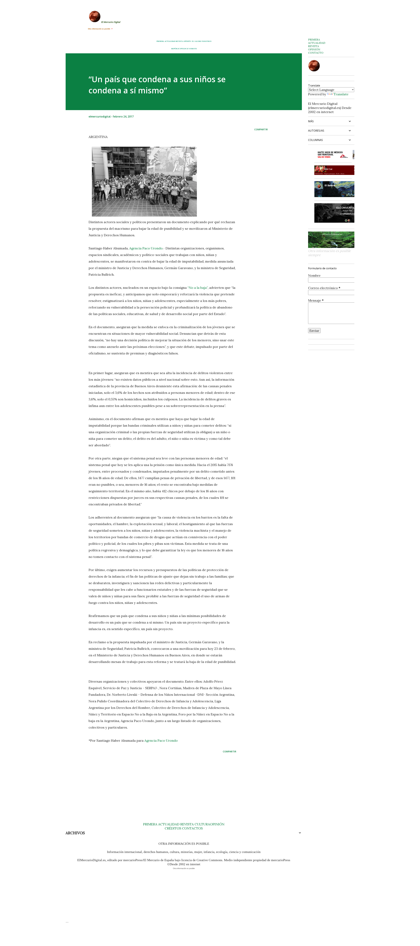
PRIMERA (160, 41)
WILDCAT (185, 48)
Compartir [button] (261, 129)
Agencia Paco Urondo (146, 248)
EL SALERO (196, 41)
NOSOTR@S (206, 41)
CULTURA (202, 824)
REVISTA (179, 41)
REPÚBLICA (176, 48)
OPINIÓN (187, 41)
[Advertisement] (157, 781)
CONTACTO (315, 52)
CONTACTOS (192, 828)
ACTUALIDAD (170, 41)
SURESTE (193, 48)
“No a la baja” (198, 288)
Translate (341, 94)
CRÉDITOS (173, 828)
